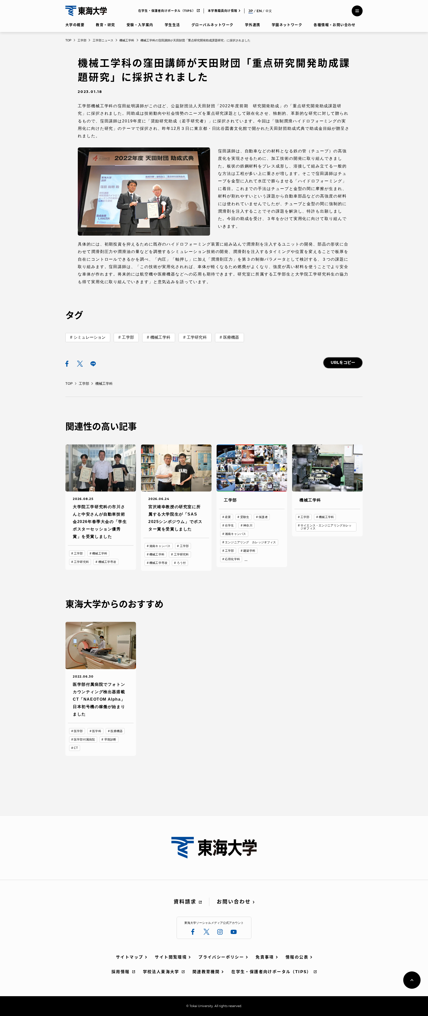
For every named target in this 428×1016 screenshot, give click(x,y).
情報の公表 (297, 957)
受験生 (244, 517)
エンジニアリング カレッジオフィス (250, 542)
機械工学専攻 (107, 562)
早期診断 (110, 739)
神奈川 (247, 525)
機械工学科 (160, 337)
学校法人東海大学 (161, 971)
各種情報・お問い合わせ (334, 25)
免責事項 (265, 957)
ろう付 (181, 563)
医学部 (78, 731)
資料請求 (185, 902)
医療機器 (231, 337)
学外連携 (252, 25)
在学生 (229, 525)
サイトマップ (129, 957)
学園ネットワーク (287, 25)
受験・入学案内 (140, 25)
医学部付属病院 (84, 739)
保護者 (263, 517)
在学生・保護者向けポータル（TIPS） (166, 11)
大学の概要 (74, 25)
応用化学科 (232, 559)
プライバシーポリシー (221, 957)
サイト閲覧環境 (171, 957)
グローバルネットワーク (212, 25)
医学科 (96, 731)
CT (76, 748)
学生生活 (172, 25)
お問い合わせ (234, 902)
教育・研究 (105, 25)
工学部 (128, 337)
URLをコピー (343, 362)
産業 (228, 517)
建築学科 (249, 550)
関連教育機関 (206, 971)
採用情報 (120, 971)
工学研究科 (197, 337)
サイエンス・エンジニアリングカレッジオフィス (325, 527)
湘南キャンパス (159, 546)
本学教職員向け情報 (222, 11)
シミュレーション (90, 337)
